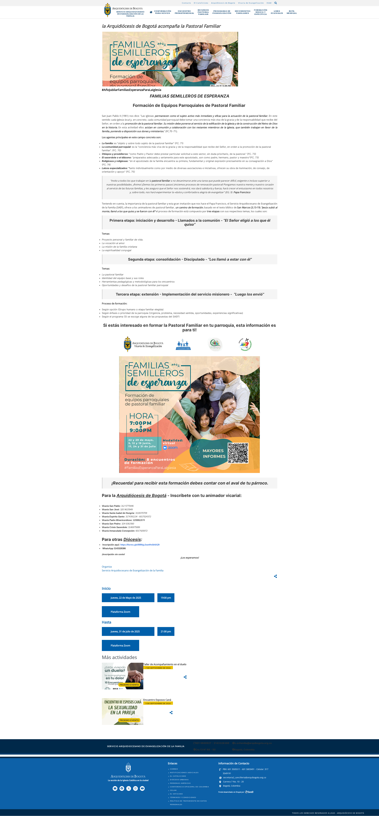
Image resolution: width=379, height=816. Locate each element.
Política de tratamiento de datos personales (188, 802)
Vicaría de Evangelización (251, 3)
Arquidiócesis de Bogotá (223, 3)
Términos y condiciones (183, 797)
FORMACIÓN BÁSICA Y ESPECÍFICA (260, 12)
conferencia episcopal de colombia (189, 787)
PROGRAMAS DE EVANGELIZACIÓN (222, 12)
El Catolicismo (201, 3)
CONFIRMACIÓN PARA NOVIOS (162, 12)
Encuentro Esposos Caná (157, 699)
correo (174, 769)
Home (151, 12)
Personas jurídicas (180, 783)
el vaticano (176, 794)
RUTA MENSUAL (292, 12)
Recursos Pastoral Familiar (203, 12)
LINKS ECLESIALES (277, 12)
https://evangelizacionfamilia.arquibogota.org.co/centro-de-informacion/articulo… (189, 680)
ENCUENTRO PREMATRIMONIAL (184, 12)
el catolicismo (178, 776)
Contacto (186, 3)
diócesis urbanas (179, 779)
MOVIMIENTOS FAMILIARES (243, 12)
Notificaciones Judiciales (184, 772)
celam (173, 790)
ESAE (269, 3)
